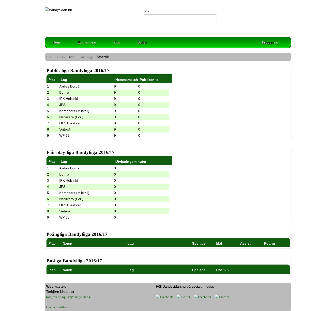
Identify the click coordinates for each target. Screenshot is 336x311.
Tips (117, 42)
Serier (142, 42)
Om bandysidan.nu (58, 307)
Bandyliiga (85, 57)
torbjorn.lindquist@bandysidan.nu (69, 297)
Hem (56, 42)
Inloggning (270, 42)
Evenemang (86, 42)
